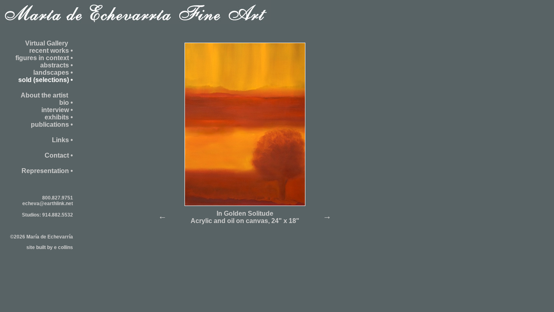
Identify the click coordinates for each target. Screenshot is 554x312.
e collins (63, 247)
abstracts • (56, 65)
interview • (57, 109)
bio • (66, 102)
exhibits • (59, 117)
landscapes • (53, 72)
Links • (62, 139)
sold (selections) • (45, 79)
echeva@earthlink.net (47, 203)
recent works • (51, 50)
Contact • (59, 155)
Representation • (47, 170)
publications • (52, 124)
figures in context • (44, 57)
